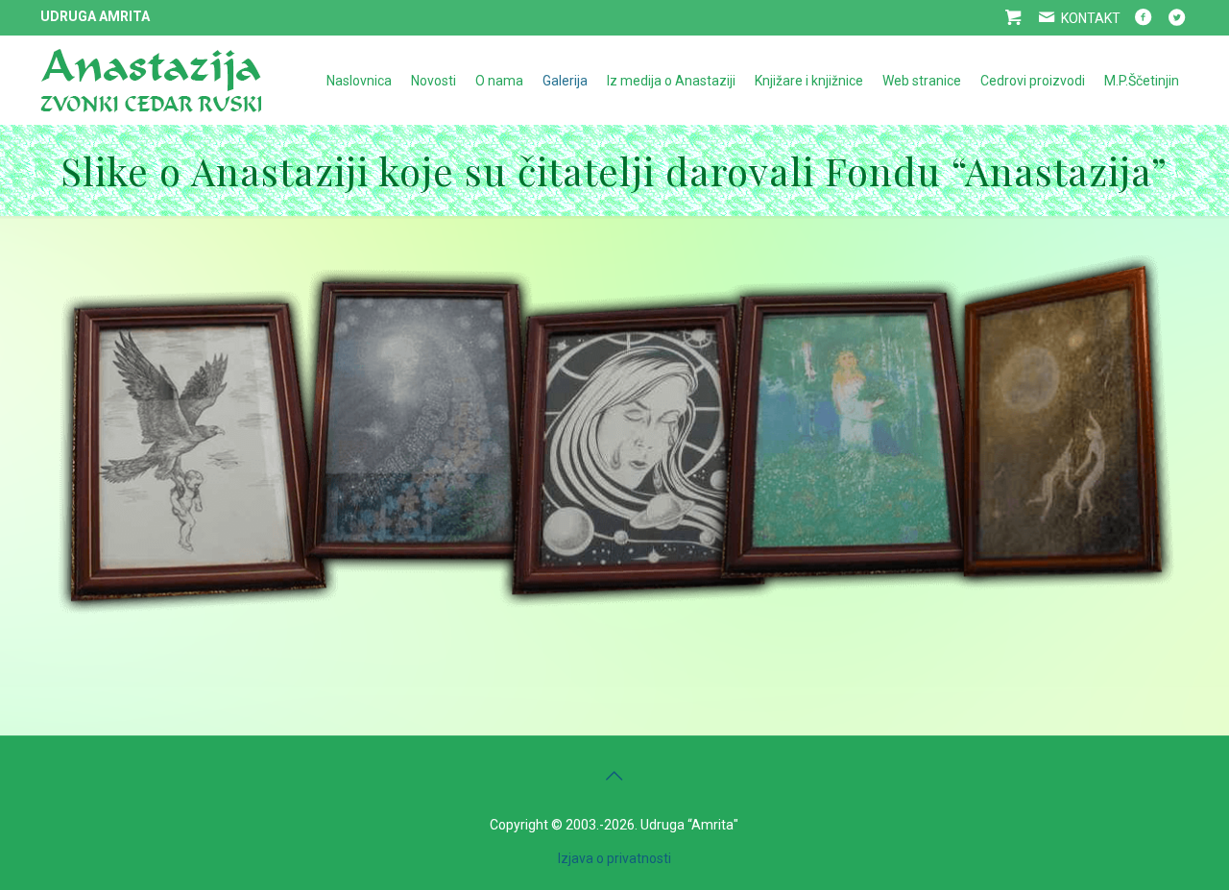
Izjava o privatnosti (614, 858)
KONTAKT (1089, 18)
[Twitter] (1177, 18)
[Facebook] (1142, 18)
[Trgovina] (1012, 18)
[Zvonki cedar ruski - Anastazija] (150, 80)
